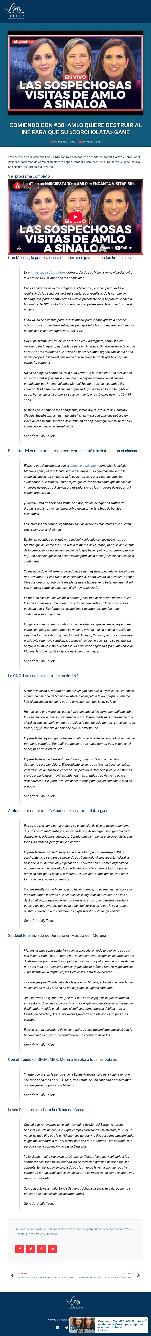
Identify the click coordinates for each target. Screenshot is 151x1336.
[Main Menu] (143, 11)
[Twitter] (66, 1328)
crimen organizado (83, 466)
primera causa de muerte (45, 272)
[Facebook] (58, 1328)
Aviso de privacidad (58, 1319)
